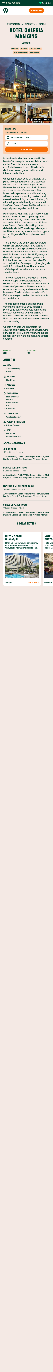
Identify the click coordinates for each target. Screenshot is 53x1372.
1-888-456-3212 (13, 3)
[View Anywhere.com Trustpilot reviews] (45, 3)
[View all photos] (26, 80)
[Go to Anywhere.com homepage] (5, 10)
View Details (32, 583)
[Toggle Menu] (48, 10)
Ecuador (26, 42)
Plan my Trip (36, 10)
